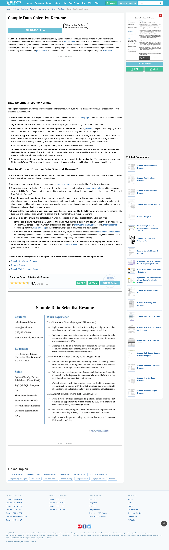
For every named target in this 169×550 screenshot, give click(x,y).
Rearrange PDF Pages (98, 513)
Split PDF (92, 499)
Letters (57, 3)
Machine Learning (80, 474)
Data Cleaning (65, 474)
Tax (83, 3)
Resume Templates (16, 474)
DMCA (130, 506)
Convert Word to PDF (14, 499)
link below (107, 51)
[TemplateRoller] (13, 3)
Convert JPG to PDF (14, 520)
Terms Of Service (135, 513)
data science (69, 42)
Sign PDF (92, 506)
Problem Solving (66, 479)
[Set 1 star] (12, 283)
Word (94, 283)
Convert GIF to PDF (14, 510)
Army (29, 3)
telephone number (62, 184)
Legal (48, 3)
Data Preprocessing (33, 474)
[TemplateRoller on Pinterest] (80, 526)
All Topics (131, 520)
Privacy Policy (133, 510)
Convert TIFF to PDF (14, 513)
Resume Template (19, 265)
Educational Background (98, 474)
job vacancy (41, 51)
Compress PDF (95, 510)
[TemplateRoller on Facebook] (84, 526)
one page (85, 118)
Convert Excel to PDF (14, 503)
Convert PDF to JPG (57, 499)
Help (130, 503)
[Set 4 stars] (24, 283)
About (130, 499)
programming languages (84, 225)
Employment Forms (98, 479)
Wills (90, 3)
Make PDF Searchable (97, 517)
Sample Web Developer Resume (25, 269)
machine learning (111, 225)
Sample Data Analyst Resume (24, 261)
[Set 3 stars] (20, 283)
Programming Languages (18, 479)
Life (64, 3)
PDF (83, 283)
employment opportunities (108, 232)
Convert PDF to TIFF (57, 510)
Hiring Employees (82, 479)
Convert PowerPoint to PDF (16, 517)
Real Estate (74, 3)
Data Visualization (50, 479)
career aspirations (95, 188)
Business (39, 3)
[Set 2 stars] (16, 283)
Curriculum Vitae (50, 474)
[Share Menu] (164, 523)
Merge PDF (93, 503)
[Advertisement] (65, 75)
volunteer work (70, 245)
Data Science (35, 479)
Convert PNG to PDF (14, 506)
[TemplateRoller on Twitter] (89, 526)
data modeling (39, 228)
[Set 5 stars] (28, 283)
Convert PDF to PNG (57, 503)
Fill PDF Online (35, 30)
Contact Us (132, 517)
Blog (97, 3)
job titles (88, 129)
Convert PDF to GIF (57, 506)
